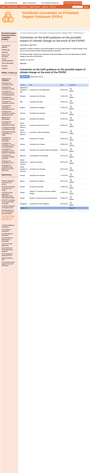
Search (86, 7)
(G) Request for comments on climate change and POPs (8, 113)
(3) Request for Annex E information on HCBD (8, 133)
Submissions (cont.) (36, 77)
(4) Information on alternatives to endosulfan (7, 239)
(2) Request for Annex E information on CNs (8, 128)
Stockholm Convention (72, 3)
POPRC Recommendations (7, 60)
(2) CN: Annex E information (6, 230)
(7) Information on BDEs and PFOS (7, 254)
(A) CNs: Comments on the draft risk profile (8, 182)
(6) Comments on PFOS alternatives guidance (7, 249)
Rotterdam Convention (50, 3)
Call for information (8, 63)
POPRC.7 (70, 33)
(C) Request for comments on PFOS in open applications (8, 93)
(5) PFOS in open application (7, 244)
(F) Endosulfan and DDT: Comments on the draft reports (8, 211)
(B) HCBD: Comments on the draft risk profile (8, 188)
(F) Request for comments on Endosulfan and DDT (8, 107)
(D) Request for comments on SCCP (8, 98)
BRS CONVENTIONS (11, 3)
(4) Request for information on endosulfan (6, 139)
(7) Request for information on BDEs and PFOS (8, 156)
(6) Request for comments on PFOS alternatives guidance (8, 151)
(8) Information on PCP (7, 259)
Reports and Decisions (5, 55)
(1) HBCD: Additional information (8, 226)
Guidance (4, 68)
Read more (23, 63)
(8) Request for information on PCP (8, 162)
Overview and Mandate (6, 46)
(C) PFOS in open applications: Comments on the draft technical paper (8, 195)
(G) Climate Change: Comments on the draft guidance (8, 217)
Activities (5, 66)
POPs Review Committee (54, 33)
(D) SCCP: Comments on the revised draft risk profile (8, 201)
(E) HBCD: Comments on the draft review (8, 207)
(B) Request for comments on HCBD (8, 88)
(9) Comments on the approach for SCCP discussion (8, 263)
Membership (6, 50)
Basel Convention (29, 3)
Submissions (24, 76)
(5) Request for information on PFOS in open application (8, 145)
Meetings (5, 52)
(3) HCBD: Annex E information (7, 234)
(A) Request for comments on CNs (7, 84)
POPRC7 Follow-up (78, 33)
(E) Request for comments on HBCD (8, 102)
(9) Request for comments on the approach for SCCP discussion (8, 168)
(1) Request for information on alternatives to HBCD (8, 123)
